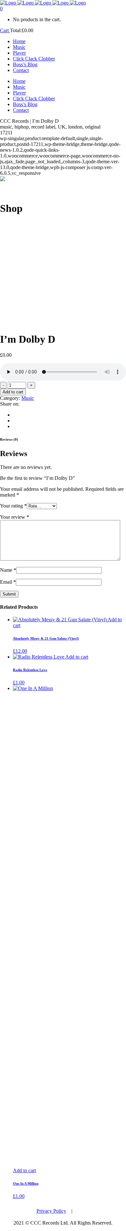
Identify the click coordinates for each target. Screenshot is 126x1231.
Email (8, 582)
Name (8, 570)
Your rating (13, 505)
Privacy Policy (51, 1211)
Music (27, 398)
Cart (5, 30)
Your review (14, 517)
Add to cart (13, 392)
